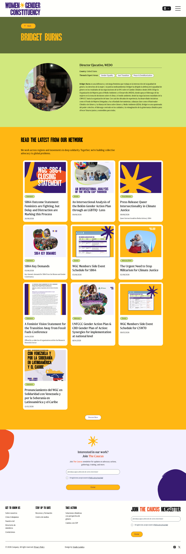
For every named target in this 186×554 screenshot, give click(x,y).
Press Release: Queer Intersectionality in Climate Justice (138, 206)
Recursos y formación (44, 513)
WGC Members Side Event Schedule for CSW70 (136, 326)
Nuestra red (9, 521)
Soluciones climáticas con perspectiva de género (74, 516)
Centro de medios (42, 517)
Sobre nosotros (11, 513)
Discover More (93, 417)
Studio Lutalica (78, 547)
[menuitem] (166, 8)
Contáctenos (10, 532)
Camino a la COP (72, 523)
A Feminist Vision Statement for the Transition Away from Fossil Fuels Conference (45, 328)
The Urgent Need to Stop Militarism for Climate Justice (139, 268)
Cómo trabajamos (12, 517)
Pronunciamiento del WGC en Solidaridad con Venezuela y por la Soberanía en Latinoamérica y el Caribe (43, 396)
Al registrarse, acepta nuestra (86, 478)
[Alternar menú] (178, 8)
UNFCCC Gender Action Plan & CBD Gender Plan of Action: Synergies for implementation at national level (91, 330)
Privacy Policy (39, 547)
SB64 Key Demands (37, 266)
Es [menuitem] (165, 8)
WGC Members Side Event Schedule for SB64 (88, 268)
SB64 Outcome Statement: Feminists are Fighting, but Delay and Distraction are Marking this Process (42, 208)
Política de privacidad (96, 478)
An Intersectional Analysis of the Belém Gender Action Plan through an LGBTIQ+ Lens (91, 206)
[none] (166, 8)
